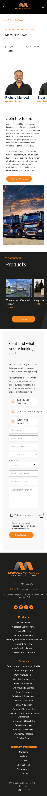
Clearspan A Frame (23, 622)
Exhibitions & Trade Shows (23, 696)
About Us (23, 760)
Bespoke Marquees (23, 725)
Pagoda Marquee (23, 631)
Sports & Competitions (23, 700)
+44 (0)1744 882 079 (24, 584)
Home (5, 20)
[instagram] (21, 607)
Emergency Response (23, 734)
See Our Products (23, 319)
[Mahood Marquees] (23, 7)
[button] (3, 7)
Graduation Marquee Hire (23, 729)
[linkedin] (16, 607)
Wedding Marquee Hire (23, 679)
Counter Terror (23, 738)
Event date (13, 461)
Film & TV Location (23, 705)
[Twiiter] (31, 607)
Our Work (23, 752)
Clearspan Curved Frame (23, 627)
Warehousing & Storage (23, 688)
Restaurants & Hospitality (23, 721)
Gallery (23, 756)
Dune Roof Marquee (23, 635)
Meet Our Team (24, 765)
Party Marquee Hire (23, 675)
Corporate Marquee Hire (23, 709)
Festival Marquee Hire (23, 670)
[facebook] (26, 607)
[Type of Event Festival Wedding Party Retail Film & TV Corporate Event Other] (23, 454)
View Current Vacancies (19, 179)
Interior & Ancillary (23, 644)
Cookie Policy (23, 790)
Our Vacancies (23, 769)
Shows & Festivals (23, 692)
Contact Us (23, 773)
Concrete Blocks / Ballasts (23, 652)
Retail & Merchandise (23, 683)
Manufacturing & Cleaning (23, 648)
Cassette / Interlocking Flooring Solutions (23, 639)
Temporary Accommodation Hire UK (23, 666)
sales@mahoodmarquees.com (25, 589)
